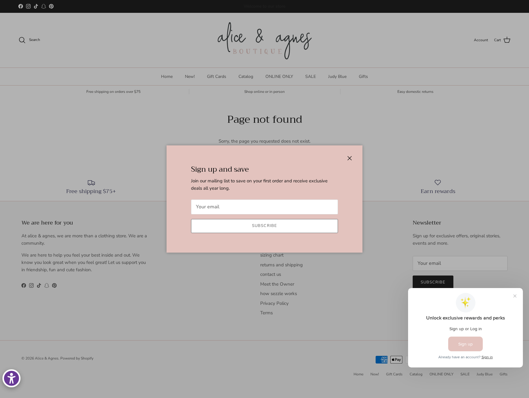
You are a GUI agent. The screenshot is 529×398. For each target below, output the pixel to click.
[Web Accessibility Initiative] (11, 378)
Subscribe (264, 225)
